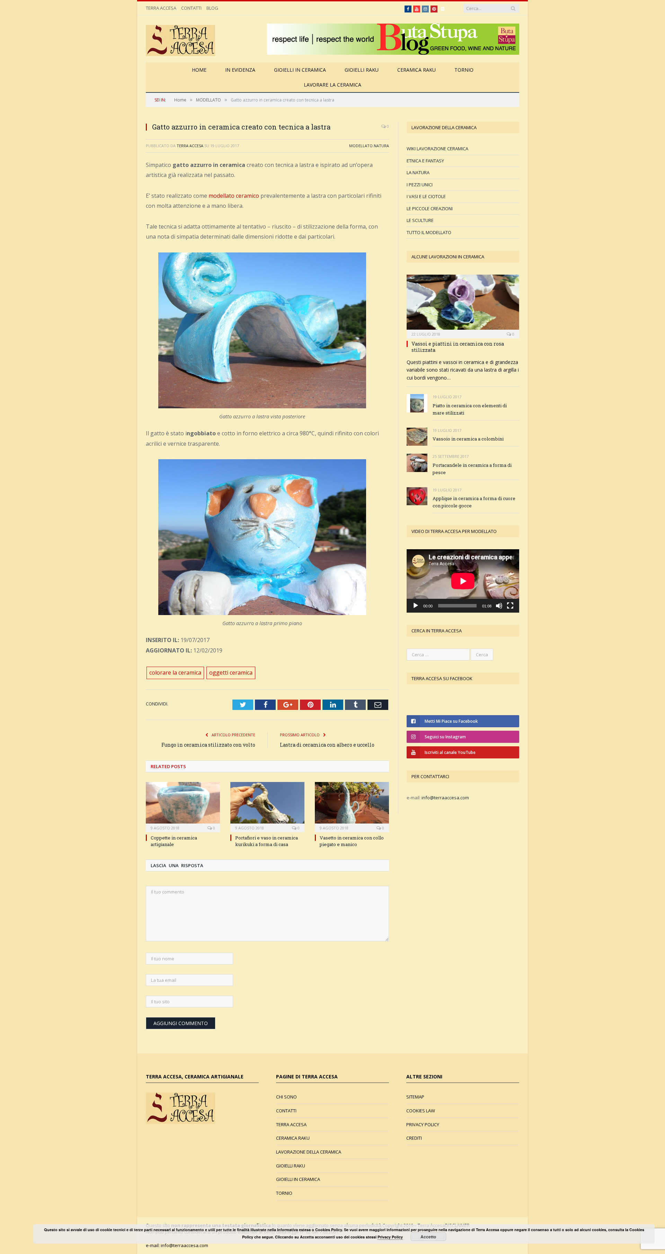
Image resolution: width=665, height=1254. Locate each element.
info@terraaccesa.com (445, 797)
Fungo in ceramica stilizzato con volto (208, 744)
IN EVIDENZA (240, 69)
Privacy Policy (390, 1236)
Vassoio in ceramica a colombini (468, 439)
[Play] (415, 605)
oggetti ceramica (230, 672)
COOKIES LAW (420, 1111)
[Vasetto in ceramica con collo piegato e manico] (352, 806)
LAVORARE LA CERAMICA (332, 84)
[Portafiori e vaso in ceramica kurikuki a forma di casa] (267, 806)
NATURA (381, 145)
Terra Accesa (190, 145)
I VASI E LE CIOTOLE (426, 196)
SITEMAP (415, 1097)
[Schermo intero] (510, 605)
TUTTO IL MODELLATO (429, 232)
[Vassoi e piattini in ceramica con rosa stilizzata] (463, 304)
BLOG (212, 8)
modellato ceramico (234, 195)
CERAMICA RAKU (416, 69)
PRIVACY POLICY (422, 1124)
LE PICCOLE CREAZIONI (430, 208)
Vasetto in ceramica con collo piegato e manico (352, 841)
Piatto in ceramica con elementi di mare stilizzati (470, 409)
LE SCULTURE (420, 220)
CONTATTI (191, 8)
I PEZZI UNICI (420, 184)
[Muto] (499, 605)
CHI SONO (286, 1097)
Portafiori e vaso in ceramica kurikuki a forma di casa (266, 841)
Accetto (428, 1237)
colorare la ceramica (175, 672)
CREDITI (414, 1138)
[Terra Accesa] (180, 39)
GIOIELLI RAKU (362, 69)
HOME (199, 69)
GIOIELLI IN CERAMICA (300, 69)
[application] (463, 581)
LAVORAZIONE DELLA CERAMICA (308, 1152)
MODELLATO (361, 145)
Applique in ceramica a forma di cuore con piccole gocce (474, 502)
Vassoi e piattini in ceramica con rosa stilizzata (457, 346)
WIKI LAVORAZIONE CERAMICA (437, 148)
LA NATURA (418, 172)
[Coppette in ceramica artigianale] (183, 806)
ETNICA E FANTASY (425, 161)
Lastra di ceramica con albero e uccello (327, 744)
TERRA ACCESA (161, 8)
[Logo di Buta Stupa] (393, 53)
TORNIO (463, 69)
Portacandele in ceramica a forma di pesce (472, 468)
